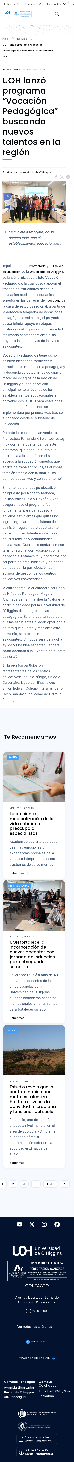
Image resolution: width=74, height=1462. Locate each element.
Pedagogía (53, 301)
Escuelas (31, 4)
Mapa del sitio (39, 1341)
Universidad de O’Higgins (46, 272)
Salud (12, 757)
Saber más (17, 873)
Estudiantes (55, 4)
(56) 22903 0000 (37, 1311)
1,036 (50, 1184)
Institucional (18, 885)
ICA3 (11, 1030)
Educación (10, 69)
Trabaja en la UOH (35, 1358)
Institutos (10, 4)
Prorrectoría (37, 266)
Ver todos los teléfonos (35, 1327)
